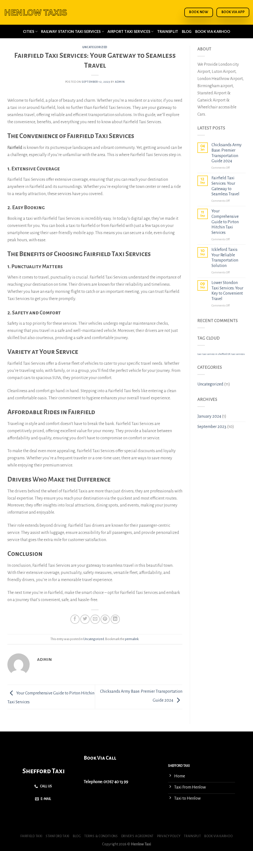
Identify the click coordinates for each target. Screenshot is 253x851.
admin (120, 81)
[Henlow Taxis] (35, 12)
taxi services (238, 354)
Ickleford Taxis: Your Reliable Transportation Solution (224, 257)
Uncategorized (94, 47)
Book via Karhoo (212, 31)
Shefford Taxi (43, 771)
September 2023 (211, 427)
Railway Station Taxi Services (71, 31)
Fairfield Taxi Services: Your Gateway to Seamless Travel (225, 186)
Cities (28, 31)
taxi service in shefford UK (216, 354)
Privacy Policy (169, 836)
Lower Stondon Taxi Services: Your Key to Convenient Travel (227, 291)
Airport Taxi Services (128, 31)
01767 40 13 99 (116, 782)
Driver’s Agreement (137, 836)
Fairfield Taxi (31, 836)
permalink (132, 639)
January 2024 (209, 416)
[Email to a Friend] (95, 619)
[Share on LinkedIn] (115, 619)
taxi (199, 354)
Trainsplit (167, 31)
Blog (187, 31)
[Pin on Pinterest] (105, 619)
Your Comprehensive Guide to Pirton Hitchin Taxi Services (225, 222)
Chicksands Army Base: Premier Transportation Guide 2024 (226, 153)
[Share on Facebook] (75, 619)
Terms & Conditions (101, 836)
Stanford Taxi (57, 836)
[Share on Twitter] (84, 619)
